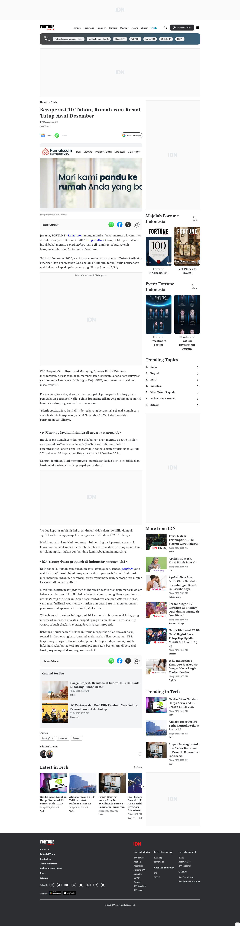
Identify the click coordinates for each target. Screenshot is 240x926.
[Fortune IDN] (47, 27)
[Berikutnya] (143, 786)
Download (43, 893)
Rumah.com (75, 235)
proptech (127, 569)
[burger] (198, 27)
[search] (166, 27)
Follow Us (43, 885)
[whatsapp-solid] (111, 224)
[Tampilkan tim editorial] (140, 754)
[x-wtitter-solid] (128, 224)
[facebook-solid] (119, 224)
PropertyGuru (96, 240)
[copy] (137, 225)
